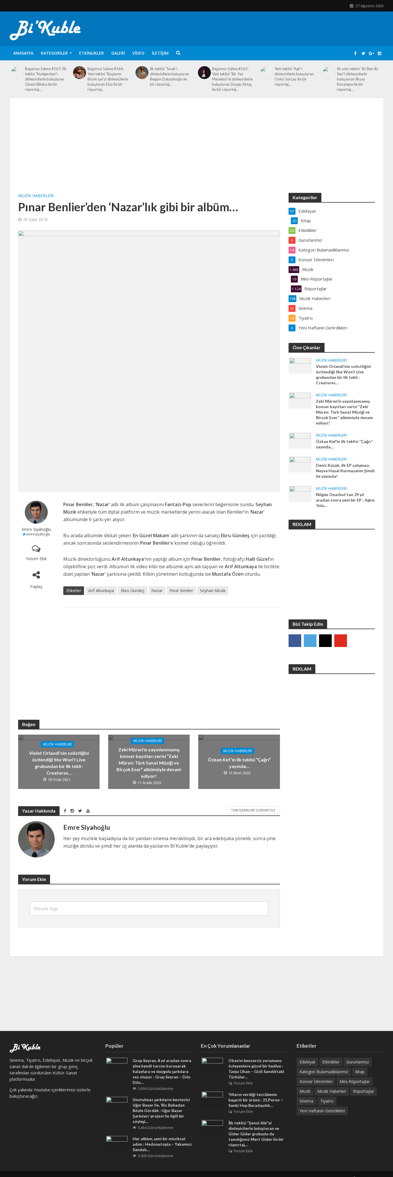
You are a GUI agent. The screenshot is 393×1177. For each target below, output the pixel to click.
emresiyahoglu (38, 534)
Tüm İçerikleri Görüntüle (253, 810)
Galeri (118, 53)
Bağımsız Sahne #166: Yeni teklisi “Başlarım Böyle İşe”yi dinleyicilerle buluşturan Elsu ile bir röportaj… (107, 79)
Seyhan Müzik (213, 590)
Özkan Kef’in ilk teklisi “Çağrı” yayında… (239, 763)
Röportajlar (363, 1091)
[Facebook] (295, 640)
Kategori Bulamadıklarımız (323, 1071)
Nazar (157, 590)
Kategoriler (54, 53)
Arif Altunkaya (101, 590)
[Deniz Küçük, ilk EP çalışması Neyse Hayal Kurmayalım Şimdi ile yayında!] (300, 464)
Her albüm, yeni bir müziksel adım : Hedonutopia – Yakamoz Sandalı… (162, 1144)
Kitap (360, 1071)
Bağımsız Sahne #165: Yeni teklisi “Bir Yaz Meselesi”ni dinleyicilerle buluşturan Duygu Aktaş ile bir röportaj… (232, 79)
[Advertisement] (196, 150)
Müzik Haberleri (36, 195)
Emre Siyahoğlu (36, 529)
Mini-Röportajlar (354, 1081)
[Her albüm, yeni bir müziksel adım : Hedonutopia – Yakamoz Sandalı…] (116, 1143)
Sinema (306, 1101)
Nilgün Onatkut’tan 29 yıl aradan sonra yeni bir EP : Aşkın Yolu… (345, 500)
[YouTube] (340, 640)
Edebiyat (307, 1062)
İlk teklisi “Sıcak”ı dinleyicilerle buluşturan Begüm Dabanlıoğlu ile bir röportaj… (169, 76)
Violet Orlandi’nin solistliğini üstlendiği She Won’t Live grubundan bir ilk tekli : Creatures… (59, 762)
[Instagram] (325, 640)
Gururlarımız (357, 1062)
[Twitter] (310, 640)
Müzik (304, 1091)
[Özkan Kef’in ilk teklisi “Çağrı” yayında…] (300, 440)
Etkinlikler (91, 53)
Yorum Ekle (36, 558)
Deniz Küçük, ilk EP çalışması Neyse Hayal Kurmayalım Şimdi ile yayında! (345, 471)
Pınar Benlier (181, 590)
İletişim (160, 53)
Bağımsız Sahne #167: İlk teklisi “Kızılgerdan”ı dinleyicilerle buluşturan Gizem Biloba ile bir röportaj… (45, 79)
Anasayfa (23, 53)
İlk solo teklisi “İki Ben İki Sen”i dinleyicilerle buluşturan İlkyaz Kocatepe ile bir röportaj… (357, 79)
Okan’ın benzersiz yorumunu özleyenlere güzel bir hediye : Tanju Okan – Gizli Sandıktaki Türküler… (256, 1068)
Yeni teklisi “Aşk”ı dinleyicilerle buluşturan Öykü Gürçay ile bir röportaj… (294, 76)
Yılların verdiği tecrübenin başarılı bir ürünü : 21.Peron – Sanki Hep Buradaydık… (255, 1100)
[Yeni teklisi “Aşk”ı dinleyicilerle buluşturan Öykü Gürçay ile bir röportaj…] (266, 72)
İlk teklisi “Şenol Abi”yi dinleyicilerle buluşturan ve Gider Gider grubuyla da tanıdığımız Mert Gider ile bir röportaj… (256, 1133)
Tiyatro (326, 1101)
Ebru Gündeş (132, 590)
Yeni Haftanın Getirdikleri (322, 1110)
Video (138, 53)
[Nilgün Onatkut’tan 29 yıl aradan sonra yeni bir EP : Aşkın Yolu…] (300, 493)
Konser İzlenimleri (316, 1081)
